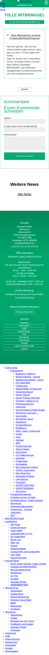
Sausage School (18, 627)
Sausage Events (18, 582)
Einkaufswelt (16, 371)
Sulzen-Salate (22, 449)
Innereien (20, 458)
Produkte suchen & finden (23, 497)
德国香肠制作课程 (19, 585)
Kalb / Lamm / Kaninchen (28, 431)
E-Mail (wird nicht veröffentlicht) (21, 126)
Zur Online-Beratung (24, 298)
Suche (45, 12)
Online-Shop (11, 368)
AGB (24, 328)
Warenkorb (15, 503)
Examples (15, 630)
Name (7, 118)
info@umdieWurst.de (24, 243)
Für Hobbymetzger (25, 455)
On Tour (14, 576)
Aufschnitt (20, 407)
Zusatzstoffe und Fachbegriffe (25, 551)
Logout (24, 349)
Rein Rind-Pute (23, 473)
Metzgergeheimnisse (20, 570)
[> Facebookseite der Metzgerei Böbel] (2, 9)
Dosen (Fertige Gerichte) (28, 398)
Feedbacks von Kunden (21, 624)
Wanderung (15, 573)
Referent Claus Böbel (20, 600)
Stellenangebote (18, 548)
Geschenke (21, 416)
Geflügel (20, 440)
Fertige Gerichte (23, 446)
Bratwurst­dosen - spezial (28, 377)
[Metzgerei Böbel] (25, 1)
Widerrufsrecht (12, 639)
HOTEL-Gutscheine (25, 470)
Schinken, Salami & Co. (27, 401)
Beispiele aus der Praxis (22, 621)
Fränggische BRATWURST (23, 567)
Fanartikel (20, 482)
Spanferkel (21, 422)
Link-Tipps (15, 555)
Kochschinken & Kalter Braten (30, 410)
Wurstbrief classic (24, 419)
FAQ (24, 334)
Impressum (24, 326)
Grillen (19, 434)
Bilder (13, 603)
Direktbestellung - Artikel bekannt (26, 500)
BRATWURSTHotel (14, 518)
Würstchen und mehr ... (27, 413)
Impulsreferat (16, 594)
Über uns (14, 542)
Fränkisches (22, 386)
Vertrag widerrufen (24, 312)
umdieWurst (11, 521)
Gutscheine (21, 452)
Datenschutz (24, 331)
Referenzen (16, 606)
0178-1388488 (30, 240)
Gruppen (14, 579)
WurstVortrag (11, 588)
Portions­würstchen (25, 404)
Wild (18, 443)
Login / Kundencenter (24, 346)
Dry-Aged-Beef (23, 383)
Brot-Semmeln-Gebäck (27, 467)
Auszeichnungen (18, 558)
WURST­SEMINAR (25, 488)
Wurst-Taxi (15, 539)
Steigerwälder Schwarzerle (29, 389)
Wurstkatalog (11, 651)
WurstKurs (10, 612)
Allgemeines (16, 591)
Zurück (24, 89)
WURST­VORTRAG (25, 485)
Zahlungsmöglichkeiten (21, 506)
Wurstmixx (21, 491)
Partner (14, 545)
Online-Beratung (18, 527)
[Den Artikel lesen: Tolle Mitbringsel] (24, 38)
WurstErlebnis (12, 561)
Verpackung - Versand (21, 509)
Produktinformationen (20, 494)
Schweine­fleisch (23, 425)
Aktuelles (24, 323)
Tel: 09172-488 (24, 238)
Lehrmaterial (22, 479)
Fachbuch (15, 609)
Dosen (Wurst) (23, 395)
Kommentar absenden (24, 156)
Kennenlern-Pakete (25, 476)
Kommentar (10, 134)
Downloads (24, 340)
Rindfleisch (21, 428)
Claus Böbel (16, 530)
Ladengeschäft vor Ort (21, 533)
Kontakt (24, 343)
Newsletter (24, 337)
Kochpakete (21, 464)
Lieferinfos (15, 512)
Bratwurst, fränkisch (25, 374)
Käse (18, 437)
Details (13, 618)
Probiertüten (22, 461)
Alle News (24, 194)
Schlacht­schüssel (24, 392)
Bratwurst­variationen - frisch (29, 380)
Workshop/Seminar (19, 597)
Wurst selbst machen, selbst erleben (28, 564)
